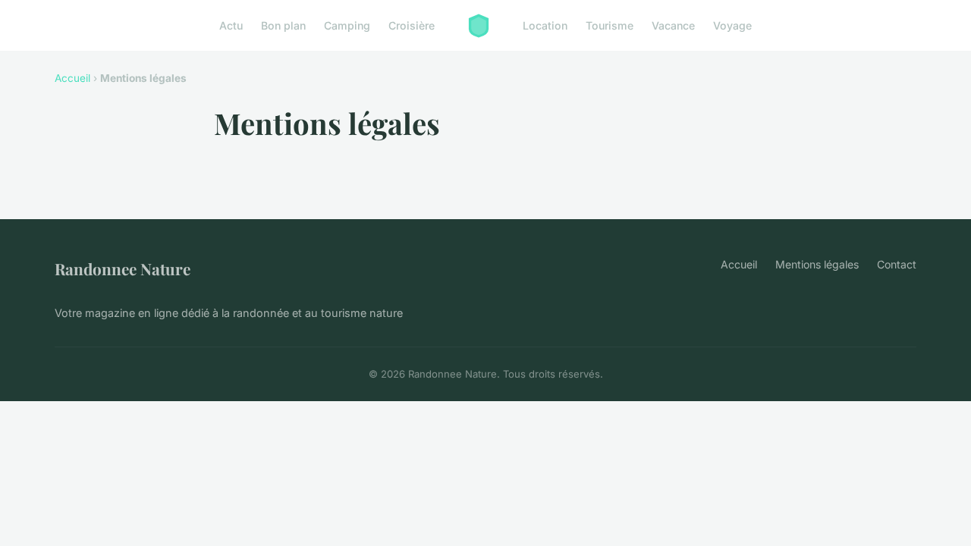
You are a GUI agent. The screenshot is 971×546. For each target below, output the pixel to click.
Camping (347, 25)
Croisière (411, 25)
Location (545, 25)
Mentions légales (817, 264)
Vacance (673, 25)
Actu (231, 25)
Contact (896, 264)
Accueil (72, 78)
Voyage (732, 25)
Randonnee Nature (122, 268)
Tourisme (609, 25)
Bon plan (283, 25)
